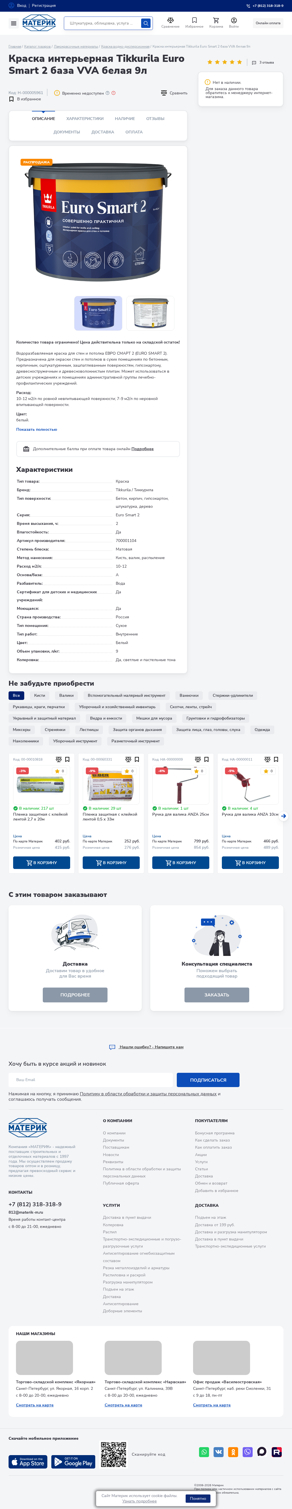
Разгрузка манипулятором (128, 1282)
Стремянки (55, 729)
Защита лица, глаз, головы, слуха (208, 729)
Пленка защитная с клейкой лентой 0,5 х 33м (110, 817)
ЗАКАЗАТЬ (216, 995)
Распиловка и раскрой (124, 1275)
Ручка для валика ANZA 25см (180, 814)
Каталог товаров (37, 46)
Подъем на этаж (118, 1289)
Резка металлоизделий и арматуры (136, 1268)
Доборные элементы (122, 1311)
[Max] (262, 1452)
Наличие (125, 118)
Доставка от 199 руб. (215, 1225)
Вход (21, 5)
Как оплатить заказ (213, 1147)
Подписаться (208, 1080)
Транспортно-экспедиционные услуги (230, 1246)
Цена (17, 836)
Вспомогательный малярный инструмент (126, 695)
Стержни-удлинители (233, 695)
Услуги (201, 1162)
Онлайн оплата (268, 23)
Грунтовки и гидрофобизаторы (215, 718)
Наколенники (26, 741)
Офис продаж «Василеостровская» (227, 1382)
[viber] (248, 1452)
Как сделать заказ (212, 1140)
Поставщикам (116, 1147)
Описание (43, 118)
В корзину (44, 863)
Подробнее (142, 449)
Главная (15, 46)
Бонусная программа (215, 1133)
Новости (111, 1154)
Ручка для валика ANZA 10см (250, 814)
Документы (67, 132)
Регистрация (44, 5)
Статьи (201, 1169)
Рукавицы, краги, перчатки (39, 707)
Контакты (20, 1192)
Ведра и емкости (106, 718)
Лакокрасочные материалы (76, 46)
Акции (201, 1154)
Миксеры (22, 729)
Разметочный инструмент (135, 741)
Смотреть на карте (35, 1405)
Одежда (262, 729)
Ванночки (189, 695)
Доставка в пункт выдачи (127, 1217)
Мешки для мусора (154, 718)
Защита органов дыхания (137, 729)
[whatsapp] (204, 1452)
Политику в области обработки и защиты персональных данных (148, 1094)
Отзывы (155, 118)
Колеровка (113, 1225)
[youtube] (277, 1452)
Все (16, 695)
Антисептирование (121, 1304)
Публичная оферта (121, 1183)
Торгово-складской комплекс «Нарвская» (145, 1382)
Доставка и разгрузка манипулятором (231, 1232)
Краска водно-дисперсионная (125, 46)
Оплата (134, 132)
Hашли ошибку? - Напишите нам (151, 1047)
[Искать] (146, 23)
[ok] (233, 1452)
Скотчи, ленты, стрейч (191, 707)
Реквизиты (113, 1162)
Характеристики (85, 118)
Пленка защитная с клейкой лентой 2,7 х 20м (40, 817)
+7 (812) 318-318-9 (35, 1204)
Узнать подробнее (139, 1501)
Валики (66, 695)
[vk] (219, 1452)
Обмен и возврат (211, 1183)
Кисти (39, 695)
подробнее (75, 995)
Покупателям (211, 1121)
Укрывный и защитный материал (44, 718)
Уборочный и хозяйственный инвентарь (117, 707)
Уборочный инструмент (75, 741)
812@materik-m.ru (26, 1212)
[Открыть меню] (14, 23)
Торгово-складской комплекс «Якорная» (56, 1382)
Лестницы (89, 729)
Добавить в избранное (216, 1190)
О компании (117, 1121)
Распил (110, 1232)
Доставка (103, 132)
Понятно (198, 1498)
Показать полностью (36, 429)
